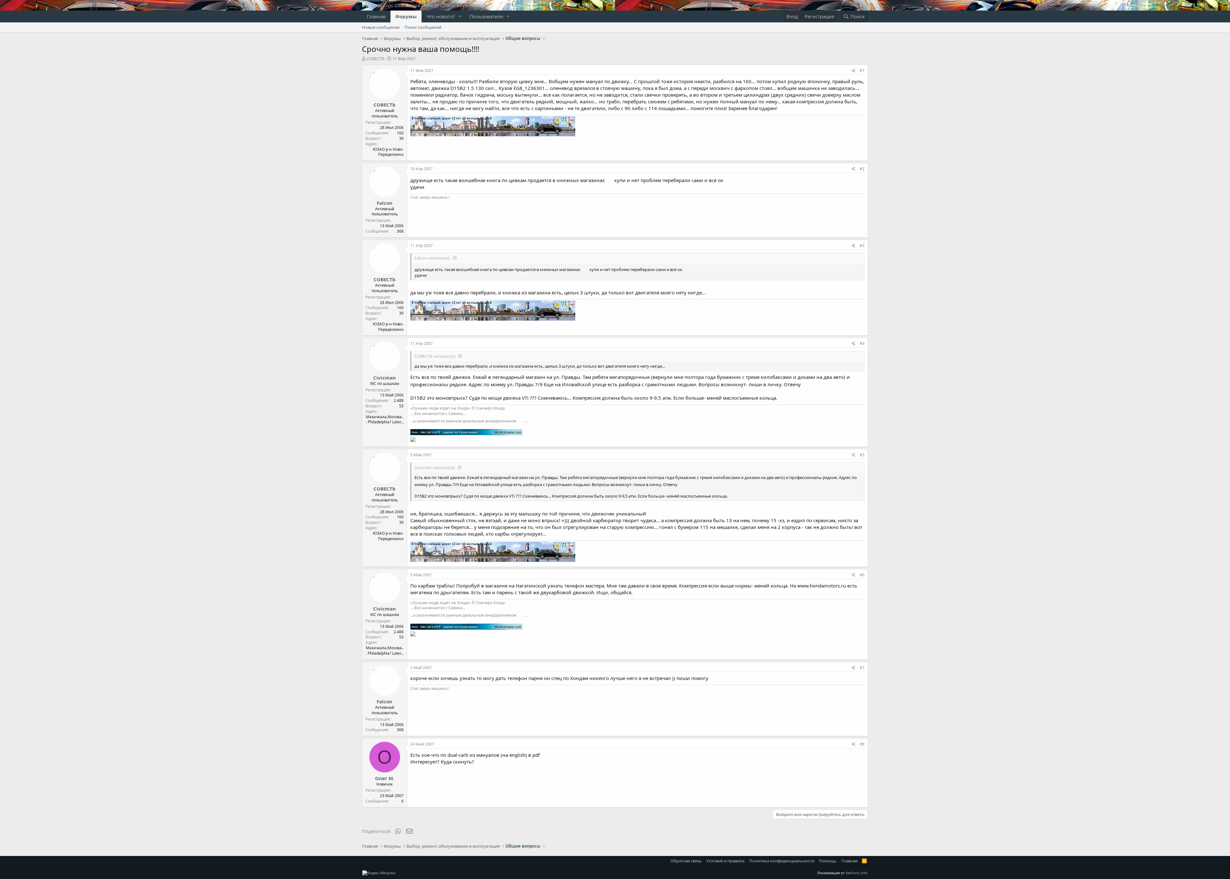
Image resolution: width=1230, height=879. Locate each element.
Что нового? (440, 16)
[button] (460, 16)
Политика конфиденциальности (781, 861)
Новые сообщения (380, 27)
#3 (862, 245)
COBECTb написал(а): (435, 356)
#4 (862, 343)
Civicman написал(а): (434, 467)
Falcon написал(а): (432, 258)
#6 (862, 575)
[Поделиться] (853, 71)
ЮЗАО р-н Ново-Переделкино (388, 152)
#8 (862, 744)
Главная (376, 16)
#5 (862, 455)
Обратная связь (686, 861)
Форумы (406, 16)
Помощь (828, 861)
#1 (862, 70)
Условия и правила (725, 861)
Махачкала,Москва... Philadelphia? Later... (385, 419)
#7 (862, 667)
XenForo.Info (857, 872)
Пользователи (486, 16)
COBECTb (375, 58)
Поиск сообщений (423, 27)
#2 (862, 169)
